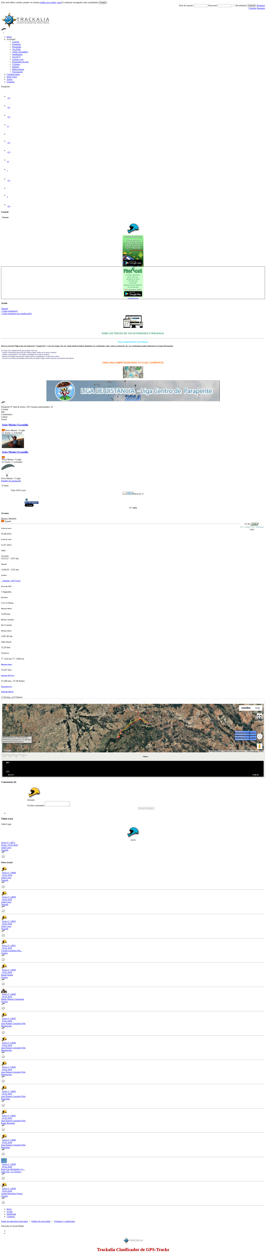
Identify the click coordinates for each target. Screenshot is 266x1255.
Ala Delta (16, 49)
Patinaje (15, 67)
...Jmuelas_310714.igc (11, 581)
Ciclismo (16, 64)
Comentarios (6, 414)
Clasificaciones (13, 74)
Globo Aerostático (20, 52)
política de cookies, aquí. (51, 2)
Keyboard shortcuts (215, 751)
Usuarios (10, 82)
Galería (4, 417)
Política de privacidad (40, 1221)
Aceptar (103, 3)
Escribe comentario (35, 805)
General (15, 42)
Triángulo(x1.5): (6, 686)
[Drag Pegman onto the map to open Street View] (259, 746)
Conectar (251, 6)
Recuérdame (241, 5)
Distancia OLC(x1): (7, 675)
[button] (150, 721)
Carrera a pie (17, 59)
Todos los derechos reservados (14, 1221)
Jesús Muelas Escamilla (15, 424)
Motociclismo (18, 69)
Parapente (16, 44)
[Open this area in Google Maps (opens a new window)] (7, 750)
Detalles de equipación (11, 481)
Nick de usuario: (186, 5)
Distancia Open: (6, 664)
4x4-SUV (16, 57)
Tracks (9, 79)
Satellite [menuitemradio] (246, 707)
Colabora (11, 1216)
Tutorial (4, 308)
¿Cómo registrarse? (9, 311)
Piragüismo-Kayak (20, 62)
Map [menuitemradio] (257, 707)
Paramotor (16, 47)
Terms (261, 751)
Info (3, 412)
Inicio (9, 37)
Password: (213, 5)
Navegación (17, 72)
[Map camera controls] (259, 736)
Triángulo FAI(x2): (7, 692)
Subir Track (12, 77)
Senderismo (17, 54)
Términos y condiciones (64, 1221)
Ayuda (9, 1211)
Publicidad (11, 1214)
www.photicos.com (133, 298)
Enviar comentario (146, 808)
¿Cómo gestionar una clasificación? (16, 313)
